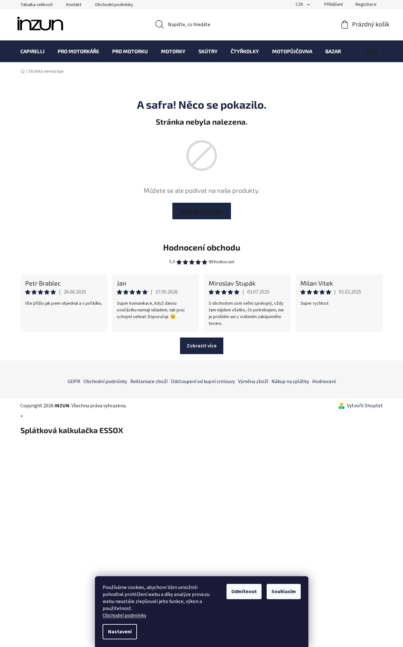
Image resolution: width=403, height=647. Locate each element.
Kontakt (73, 5)
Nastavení (120, 631)
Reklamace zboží (149, 381)
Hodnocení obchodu (201, 247)
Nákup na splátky (290, 381)
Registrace (366, 4)
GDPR (74, 381)
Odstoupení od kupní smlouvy (203, 381)
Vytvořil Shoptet (365, 405)
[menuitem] (32, 51)
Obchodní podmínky (124, 615)
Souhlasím (283, 591)
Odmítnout (244, 591)
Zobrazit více (202, 345)
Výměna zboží (253, 381)
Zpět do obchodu (201, 211)
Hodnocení (324, 381)
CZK (300, 4)
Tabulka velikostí (36, 5)
